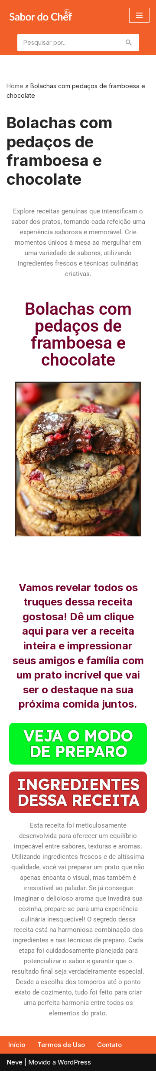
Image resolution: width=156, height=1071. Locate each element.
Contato (109, 1045)
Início (16, 1045)
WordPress (74, 1062)
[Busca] (129, 42)
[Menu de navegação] (139, 15)
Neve (14, 1062)
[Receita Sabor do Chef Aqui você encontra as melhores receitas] (40, 15)
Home (14, 86)
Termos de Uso (61, 1045)
